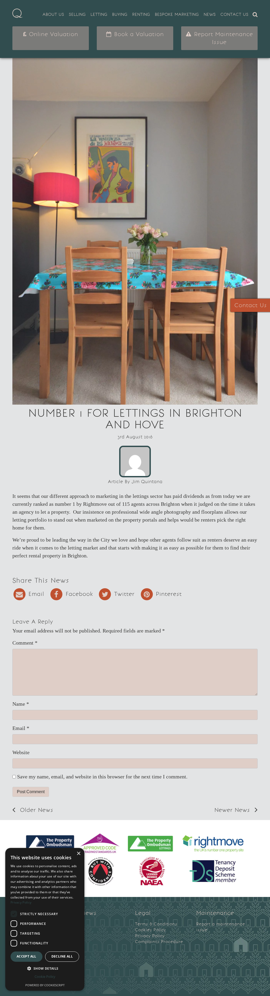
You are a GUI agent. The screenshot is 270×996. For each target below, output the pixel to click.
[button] (45, 968)
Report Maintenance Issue (222, 38)
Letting (98, 14)
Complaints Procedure (159, 941)
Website (21, 752)
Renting (141, 14)
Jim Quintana (147, 481)
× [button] (78, 854)
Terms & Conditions (156, 923)
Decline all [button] (62, 956)
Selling (77, 14)
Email (20, 728)
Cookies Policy (150, 929)
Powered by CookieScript (45, 985)
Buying (119, 14)
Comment (24, 643)
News (210, 14)
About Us (53, 14)
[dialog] (44, 919)
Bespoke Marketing (177, 14)
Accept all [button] (26, 956)
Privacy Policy (150, 935)
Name (20, 704)
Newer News (233, 809)
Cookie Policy (45, 976)
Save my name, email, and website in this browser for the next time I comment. (102, 776)
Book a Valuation (138, 34)
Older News (35, 809)
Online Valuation (52, 34)
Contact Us (234, 14)
